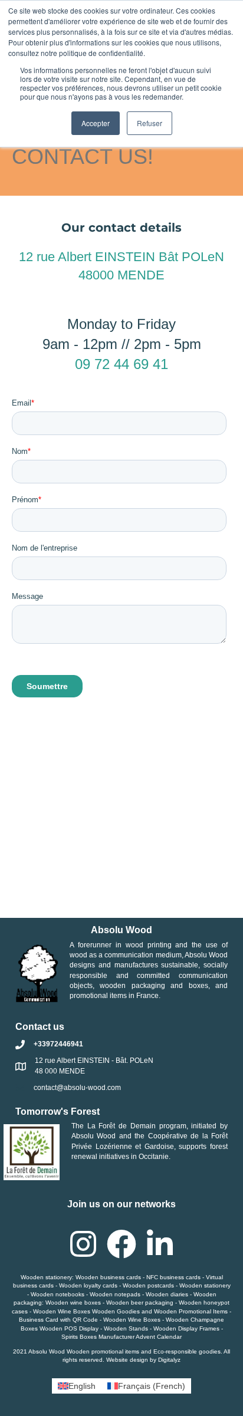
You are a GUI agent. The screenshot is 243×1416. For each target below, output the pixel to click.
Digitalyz (169, 1359)
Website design (127, 1359)
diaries (179, 1294)
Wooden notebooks (57, 1294)
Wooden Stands (126, 1328)
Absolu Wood (93, 1136)
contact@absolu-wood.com (77, 1088)
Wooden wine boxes (73, 1302)
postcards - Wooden (174, 1285)
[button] (83, 1244)
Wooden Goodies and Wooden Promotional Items (160, 1311)
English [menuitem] (82, 1386)
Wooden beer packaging (139, 1302)
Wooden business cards (108, 1277)
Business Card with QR (50, 1319)
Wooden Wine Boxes (61, 1311)
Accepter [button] (95, 123)
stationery (217, 1285)
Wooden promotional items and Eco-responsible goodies (144, 1351)
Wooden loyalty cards (88, 1285)
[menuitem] (76, 1386)
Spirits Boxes (79, 1336)
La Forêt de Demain (121, 1126)
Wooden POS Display (69, 1328)
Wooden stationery (46, 1277)
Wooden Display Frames (186, 1328)
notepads (127, 1294)
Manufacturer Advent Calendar (140, 1336)
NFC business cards (173, 1277)
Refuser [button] (149, 123)
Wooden (135, 1285)
